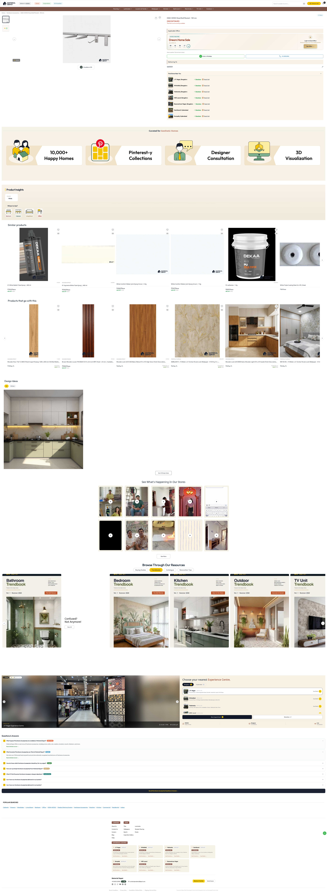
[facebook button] (122, 884)
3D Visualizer (58, 3)
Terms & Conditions (113, 890)
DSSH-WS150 (52, 807)
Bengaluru (187, 684)
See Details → (125, 856)
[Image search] (304, 4)
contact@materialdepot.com (137, 881)
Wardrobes (20, 807)
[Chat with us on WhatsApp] (324, 833)
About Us (114, 826)
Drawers (12, 807)
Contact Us (115, 829)
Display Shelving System (65, 807)
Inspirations (46, 3)
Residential (115, 807)
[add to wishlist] (159, 17)
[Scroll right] (323, 623)
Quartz (125, 832)
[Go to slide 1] (5, 19)
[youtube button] (120, 884)
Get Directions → (117, 856)
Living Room (29, 807)
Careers (114, 832)
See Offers (310, 46)
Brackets (92, 807)
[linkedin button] (112, 884)
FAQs (113, 838)
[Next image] (177, 701)
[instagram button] (115, 884)
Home (3, 13)
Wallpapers (127, 829)
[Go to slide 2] (5, 28)
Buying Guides (140, 570)
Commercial (106, 807)
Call (124, 881)
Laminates (138, 826)
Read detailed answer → (12, 746)
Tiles (125, 826)
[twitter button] (117, 884)
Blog (113, 835)
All (6, 386)
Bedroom (37, 807)
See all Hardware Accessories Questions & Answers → (163, 791)
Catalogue (170, 570)
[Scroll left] (4, 623)
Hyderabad (200, 684)
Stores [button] (37, 3)
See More (163, 556)
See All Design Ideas (163, 473)
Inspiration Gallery (129, 835)
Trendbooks (156, 570)
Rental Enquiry (210, 881)
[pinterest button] (125, 884)
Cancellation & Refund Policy (135, 890)
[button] (9, 3)
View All (69, 627)
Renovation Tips (186, 570)
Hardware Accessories (13, 13)
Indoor (123, 807)
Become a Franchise (198, 881)
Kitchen (13, 386)
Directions (198, 79)
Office (44, 807)
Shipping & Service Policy (150, 890)
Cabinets (6, 807)
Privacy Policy (123, 890)
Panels (136, 832)
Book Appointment (216, 717)
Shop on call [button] (315, 3)
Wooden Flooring (139, 829)
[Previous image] (4, 701)
